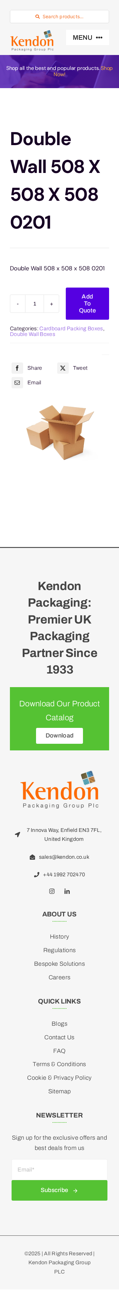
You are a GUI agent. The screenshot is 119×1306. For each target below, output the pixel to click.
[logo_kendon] (32, 32)
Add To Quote (87, 303)
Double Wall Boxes (32, 334)
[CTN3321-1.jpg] (59, 430)
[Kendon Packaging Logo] (59, 773)
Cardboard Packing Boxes (71, 328)
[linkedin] (67, 891)
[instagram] (52, 891)
